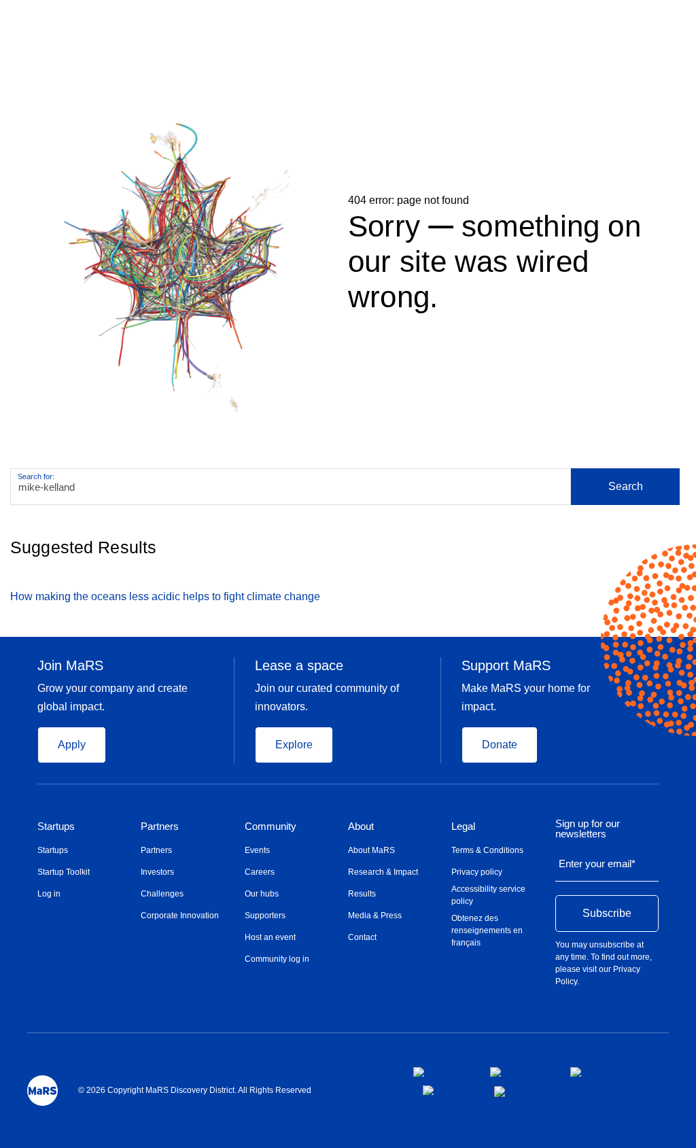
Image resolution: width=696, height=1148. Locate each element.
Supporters (265, 915)
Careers (260, 872)
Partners (160, 826)
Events (257, 850)
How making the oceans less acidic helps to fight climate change (165, 596)
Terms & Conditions (487, 850)
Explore (294, 744)
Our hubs (262, 894)
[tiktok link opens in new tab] (501, 1091)
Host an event (270, 937)
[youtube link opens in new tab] (447, 1090)
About (361, 826)
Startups (56, 826)
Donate (499, 744)
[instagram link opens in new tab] (519, 1072)
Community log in (277, 959)
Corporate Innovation (180, 915)
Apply (72, 744)
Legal (463, 826)
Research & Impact (383, 872)
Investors (157, 872)
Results (362, 894)
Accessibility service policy (488, 895)
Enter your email (597, 863)
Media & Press (375, 915)
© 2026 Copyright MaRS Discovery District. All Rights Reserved (194, 1090)
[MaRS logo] (42, 1090)
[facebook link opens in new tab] (440, 1072)
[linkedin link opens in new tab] (594, 1072)
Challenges (162, 894)
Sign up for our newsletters (587, 828)
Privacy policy (476, 872)
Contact (362, 937)
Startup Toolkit (63, 872)
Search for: (36, 476)
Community (270, 826)
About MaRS (371, 850)
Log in (48, 894)
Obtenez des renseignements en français (487, 930)
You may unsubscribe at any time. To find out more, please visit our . (603, 963)
